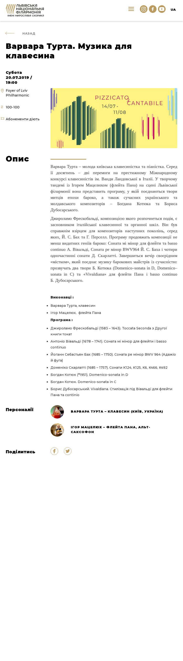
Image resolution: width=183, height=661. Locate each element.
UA (173, 9)
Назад (29, 33)
